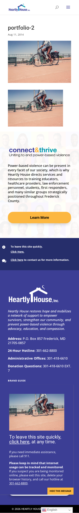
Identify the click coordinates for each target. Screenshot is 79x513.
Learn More (39, 217)
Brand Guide (17, 380)
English (51, 509)
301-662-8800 (18, 483)
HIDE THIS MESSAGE (60, 491)
